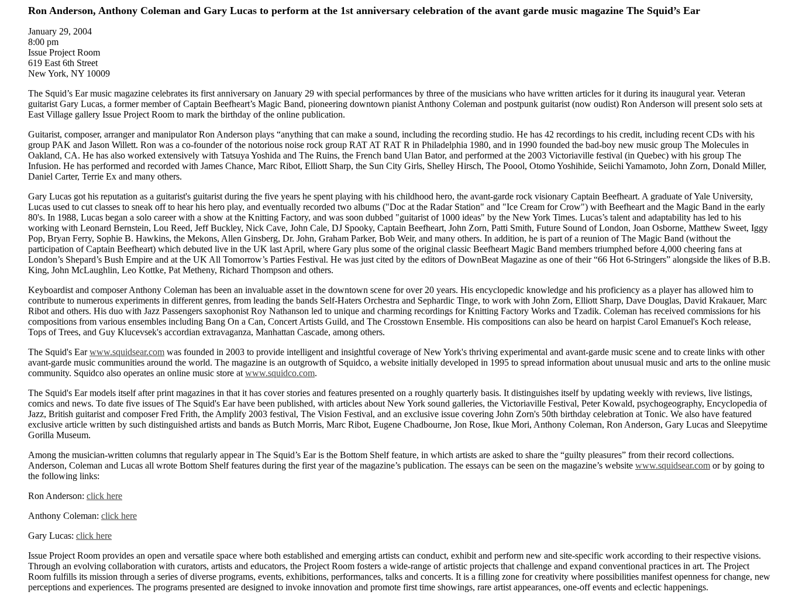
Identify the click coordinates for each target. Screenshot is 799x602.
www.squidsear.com (126, 352)
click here (104, 496)
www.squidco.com (280, 373)
